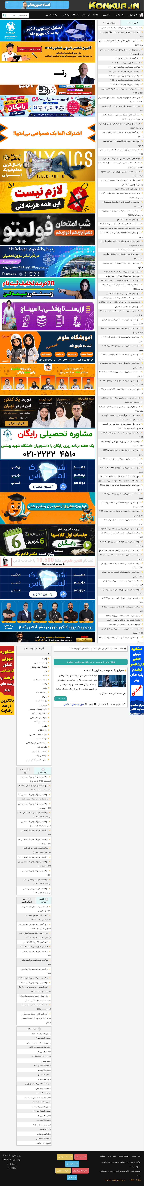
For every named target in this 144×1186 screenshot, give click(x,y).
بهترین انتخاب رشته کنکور (41, 1056)
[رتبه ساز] (47, 73)
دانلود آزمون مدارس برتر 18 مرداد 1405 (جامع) (123, 293)
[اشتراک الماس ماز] (47, 476)
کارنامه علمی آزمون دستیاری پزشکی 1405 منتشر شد (121, 158)
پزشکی (44, 688)
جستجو (4, 15)
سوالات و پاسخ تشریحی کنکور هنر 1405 (125, 84)
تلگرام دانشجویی (63, 1170)
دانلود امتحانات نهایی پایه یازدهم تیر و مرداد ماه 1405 (120, 280)
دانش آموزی (133, 14)
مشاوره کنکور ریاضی (43, 1120)
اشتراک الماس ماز (44, 1051)
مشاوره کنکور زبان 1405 (42, 1065)
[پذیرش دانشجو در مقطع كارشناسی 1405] (47, 261)
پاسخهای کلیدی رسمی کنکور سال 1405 (126, 62)
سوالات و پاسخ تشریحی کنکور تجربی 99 (33, 794)
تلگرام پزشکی (81, 1156)
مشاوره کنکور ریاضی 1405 (41, 1106)
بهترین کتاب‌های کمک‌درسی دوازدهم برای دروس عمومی (119, 228)
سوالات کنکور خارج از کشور (36, 742)
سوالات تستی (42, 738)
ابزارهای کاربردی (51, 14)
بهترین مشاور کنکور (44, 1092)
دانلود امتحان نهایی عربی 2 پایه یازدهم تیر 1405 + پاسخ (119, 550)
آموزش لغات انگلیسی (43, 1143)
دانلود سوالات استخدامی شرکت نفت (37, 1097)
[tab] (34, 653)
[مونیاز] (47, 615)
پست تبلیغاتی (41, 692)
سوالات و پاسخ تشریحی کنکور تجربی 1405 (124, 67)
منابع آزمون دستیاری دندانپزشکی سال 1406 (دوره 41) (120, 476)
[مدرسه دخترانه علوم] (47, 347)
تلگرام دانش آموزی (80, 1170)
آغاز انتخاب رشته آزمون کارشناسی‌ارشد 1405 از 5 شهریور (120, 27)
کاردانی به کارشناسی (39, 751)
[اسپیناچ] (47, 315)
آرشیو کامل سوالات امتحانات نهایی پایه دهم (124, 624)
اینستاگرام (72, 1177)
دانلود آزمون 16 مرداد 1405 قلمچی (127, 306)
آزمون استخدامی (40, 662)
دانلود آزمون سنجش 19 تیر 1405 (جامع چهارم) (123, 276)
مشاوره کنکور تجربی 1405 (41, 1111)
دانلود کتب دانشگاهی (38, 717)
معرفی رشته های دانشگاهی (74, 704)
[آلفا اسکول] (47, 133)
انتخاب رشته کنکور (40, 679)
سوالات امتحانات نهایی (38, 734)
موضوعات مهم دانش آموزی (36, 759)
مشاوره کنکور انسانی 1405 (41, 1033)
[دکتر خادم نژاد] (47, 540)
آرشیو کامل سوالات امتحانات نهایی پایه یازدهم (123, 620)
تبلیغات (95, 14)
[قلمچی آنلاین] (47, 562)
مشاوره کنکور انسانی (43, 1088)
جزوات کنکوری (41, 700)
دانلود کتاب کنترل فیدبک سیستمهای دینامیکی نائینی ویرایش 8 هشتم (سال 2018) (36, 1018)
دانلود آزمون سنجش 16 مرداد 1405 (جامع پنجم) (122, 271)
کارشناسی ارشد (41, 755)
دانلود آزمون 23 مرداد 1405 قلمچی (127, 249)
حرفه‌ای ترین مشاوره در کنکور (40, 1047)
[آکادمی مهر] (47, 379)
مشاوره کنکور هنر (44, 1070)
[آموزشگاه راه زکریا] (47, 637)
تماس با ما (112, 1156)
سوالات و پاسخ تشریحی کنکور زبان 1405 (125, 80)
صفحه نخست (118, 648)
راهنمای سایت (124, 1156)
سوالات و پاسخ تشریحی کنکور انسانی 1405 (124, 75)
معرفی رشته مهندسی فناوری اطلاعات (104, 670)
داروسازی (43, 704)
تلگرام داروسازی (72, 1163)
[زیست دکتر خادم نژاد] (47, 106)
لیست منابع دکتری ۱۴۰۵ (42, 1124)
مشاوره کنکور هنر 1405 (42, 1038)
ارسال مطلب (136, 1156)
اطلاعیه (44, 675)
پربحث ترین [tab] (23, 771)
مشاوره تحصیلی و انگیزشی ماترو (38, 1042)
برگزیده (44, 683)
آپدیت (44, 658)
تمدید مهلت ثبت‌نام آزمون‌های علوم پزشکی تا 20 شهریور (119, 480)
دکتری (44, 726)
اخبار (45, 671)
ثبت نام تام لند (45, 1129)
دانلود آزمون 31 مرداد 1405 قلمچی (127, 58)
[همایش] (47, 412)
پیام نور (44, 696)
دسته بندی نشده (40, 721)
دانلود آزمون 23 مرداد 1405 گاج (128, 219)
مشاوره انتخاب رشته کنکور (41, 1101)
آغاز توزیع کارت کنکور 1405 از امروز (127, 189)
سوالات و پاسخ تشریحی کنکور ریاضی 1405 (124, 71)
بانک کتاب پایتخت (44, 1134)
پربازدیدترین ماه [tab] (109, 22)
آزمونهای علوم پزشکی (39, 667)
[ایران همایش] (47, 444)
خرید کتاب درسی (44, 1079)
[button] (48, 653)
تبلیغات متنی (32, 1028)
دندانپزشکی (42, 730)
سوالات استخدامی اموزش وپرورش (38, 1083)
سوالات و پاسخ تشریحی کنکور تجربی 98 (33, 857)
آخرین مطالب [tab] (132, 22)
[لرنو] (47, 197)
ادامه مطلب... (60, 698)
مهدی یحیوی (46, 1061)
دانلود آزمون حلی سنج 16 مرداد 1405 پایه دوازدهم (121, 297)
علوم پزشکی (120, 14)
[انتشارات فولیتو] (47, 229)
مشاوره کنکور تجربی (43, 1138)
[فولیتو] (47, 90)
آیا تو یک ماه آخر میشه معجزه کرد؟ (35, 799)
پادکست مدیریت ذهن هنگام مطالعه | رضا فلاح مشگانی (119, 302)
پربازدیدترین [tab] (42, 772)
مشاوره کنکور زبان (44, 1074)
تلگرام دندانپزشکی (65, 1156)
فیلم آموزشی (42, 747)
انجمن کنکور (86, 14)
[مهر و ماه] (47, 30)
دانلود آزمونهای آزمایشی (38, 709)
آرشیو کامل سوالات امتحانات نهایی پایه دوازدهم (123, 615)
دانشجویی (106, 14)
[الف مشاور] (47, 508)
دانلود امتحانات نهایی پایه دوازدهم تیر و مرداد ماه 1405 (120, 223)
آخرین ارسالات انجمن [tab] (26, 901)
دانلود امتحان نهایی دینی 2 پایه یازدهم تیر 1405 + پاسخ (119, 528)
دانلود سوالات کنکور (39, 713)
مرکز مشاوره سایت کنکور (71, 14)
